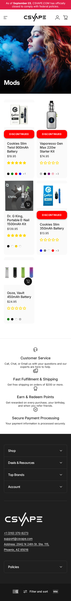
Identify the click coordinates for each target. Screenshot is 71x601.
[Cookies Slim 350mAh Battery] (52, 196)
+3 (57, 174)
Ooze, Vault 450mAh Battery (19, 295)
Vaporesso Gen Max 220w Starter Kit (51, 147)
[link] (26, 544)
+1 (24, 174)
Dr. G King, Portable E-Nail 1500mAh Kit (18, 220)
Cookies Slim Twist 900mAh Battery (18, 147)
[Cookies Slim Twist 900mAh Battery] (19, 115)
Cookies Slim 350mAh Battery (52, 226)
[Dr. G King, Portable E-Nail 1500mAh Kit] (19, 196)
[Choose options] (28, 205)
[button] (17, 163)
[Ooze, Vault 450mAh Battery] (19, 272)
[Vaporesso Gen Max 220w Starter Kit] (52, 115)
